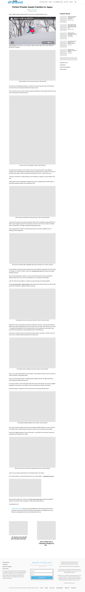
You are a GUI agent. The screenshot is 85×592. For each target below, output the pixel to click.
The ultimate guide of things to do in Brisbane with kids (72, 42)
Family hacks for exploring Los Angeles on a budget (72, 34)
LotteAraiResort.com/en (48, 476)
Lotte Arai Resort (13, 45)
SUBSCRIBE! (41, 577)
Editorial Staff (33, 9)
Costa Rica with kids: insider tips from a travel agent (72, 17)
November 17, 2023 (71, 29)
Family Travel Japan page (35, 499)
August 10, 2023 (70, 36)
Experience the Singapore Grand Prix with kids (72, 50)
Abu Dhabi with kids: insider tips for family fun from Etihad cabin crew (72, 26)
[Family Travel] (18, 2)
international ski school (37, 271)
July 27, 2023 (70, 44)
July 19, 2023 (70, 53)
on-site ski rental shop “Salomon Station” (20, 284)
